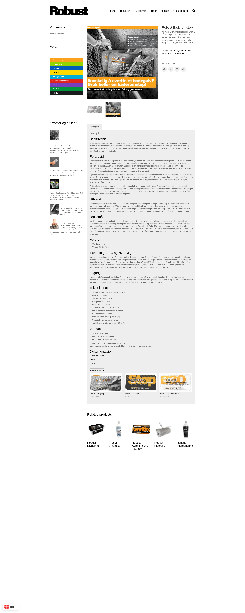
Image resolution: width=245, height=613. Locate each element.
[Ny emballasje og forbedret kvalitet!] (54, 184)
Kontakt (53, 106)
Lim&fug (55, 68)
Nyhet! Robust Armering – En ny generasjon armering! (66, 142)
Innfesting (56, 85)
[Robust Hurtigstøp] (106, 382)
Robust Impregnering (185, 444)
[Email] (183, 69)
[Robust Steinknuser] (54, 224)
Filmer (52, 102)
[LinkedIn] (177, 69)
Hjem (52, 53)
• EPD (92, 363)
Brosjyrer (53, 98)
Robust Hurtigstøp (97, 394)
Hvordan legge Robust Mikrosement (63, 168)
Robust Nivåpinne (93, 444)
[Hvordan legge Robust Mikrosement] (54, 162)
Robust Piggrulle (159, 444)
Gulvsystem (178, 51)
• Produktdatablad (97, 356)
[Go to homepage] (69, 10)
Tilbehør (55, 93)
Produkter (188, 51)
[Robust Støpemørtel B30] (175, 382)
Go (80, 34)
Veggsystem (57, 64)
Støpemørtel (178, 53)
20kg (169, 53)
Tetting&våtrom (58, 76)
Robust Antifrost (114, 444)
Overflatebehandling (60, 80)
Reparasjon (57, 72)
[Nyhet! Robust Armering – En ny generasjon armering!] (54, 135)
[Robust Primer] (54, 209)
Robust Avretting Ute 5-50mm (140, 445)
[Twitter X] (170, 69)
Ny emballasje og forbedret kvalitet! (63, 190)
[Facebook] (164, 69)
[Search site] (193, 11)
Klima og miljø (56, 110)
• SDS (92, 359)
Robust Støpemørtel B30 (169, 394)
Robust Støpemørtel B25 (135, 394)
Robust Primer (66, 205)
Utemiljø (55, 89)
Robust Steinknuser (68, 220)
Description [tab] (94, 127)
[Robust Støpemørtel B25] (141, 382)
